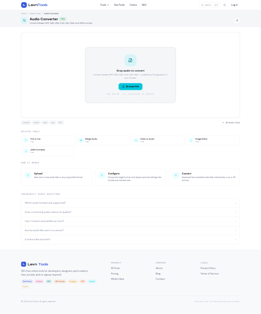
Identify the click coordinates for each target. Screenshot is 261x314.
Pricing (114, 273)
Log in (234, 4)
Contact (160, 278)
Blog (158, 273)
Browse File (132, 86)
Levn (35, 264)
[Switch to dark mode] (225, 5)
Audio (92, 281)
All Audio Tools (233, 122)
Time (25, 286)
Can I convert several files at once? (130, 221)
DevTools (119, 4)
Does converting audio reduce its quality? (130, 212)
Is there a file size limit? (130, 239)
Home (23, 13)
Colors (133, 4)
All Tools (115, 268)
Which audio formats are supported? (130, 202)
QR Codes (60, 281)
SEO (144, 4)
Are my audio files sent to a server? (130, 230)
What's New (117, 278)
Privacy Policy (208, 268)
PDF (83, 281)
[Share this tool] (237, 20)
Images (72, 281)
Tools (103, 4)
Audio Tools (35, 13)
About (159, 268)
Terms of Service (210, 273)
